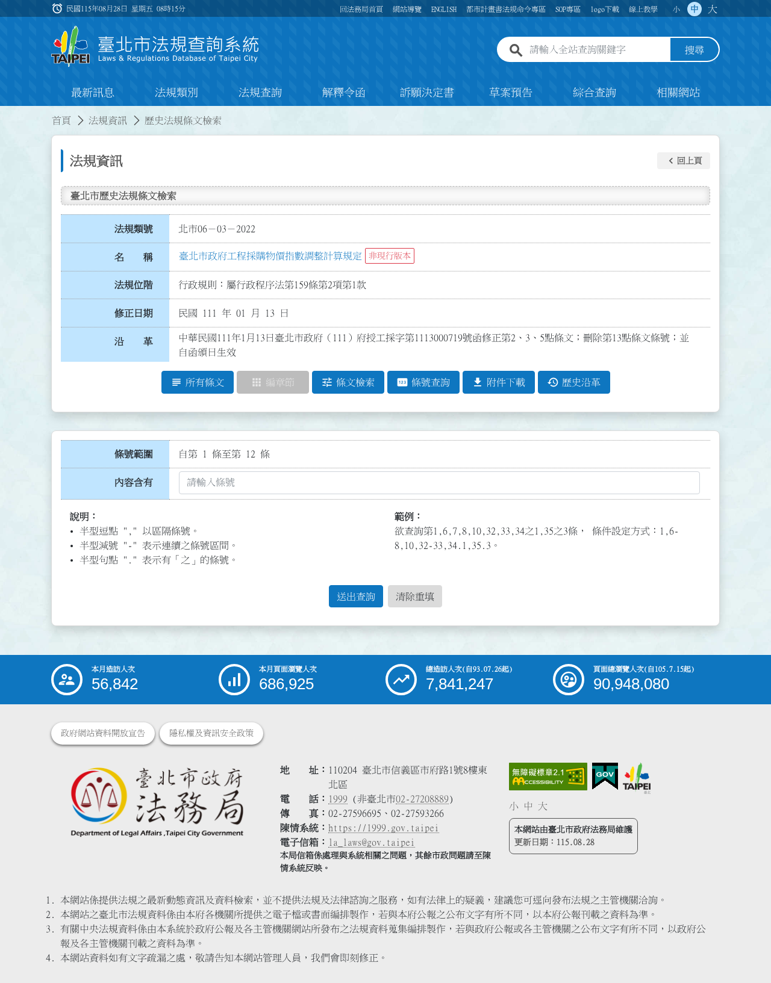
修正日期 (133, 313)
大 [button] (712, 9)
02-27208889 (422, 799)
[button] (683, 160)
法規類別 (176, 92)
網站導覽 (407, 9)
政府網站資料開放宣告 (103, 733)
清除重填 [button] (415, 596)
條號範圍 (133, 454)
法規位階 (133, 285)
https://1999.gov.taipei (383, 828)
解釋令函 (344, 92)
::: (7, 113)
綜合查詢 (594, 92)
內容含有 (133, 482)
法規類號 (133, 229)
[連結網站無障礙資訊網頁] (548, 776)
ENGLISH (444, 9)
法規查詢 (260, 92)
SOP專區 (568, 9)
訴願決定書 (427, 92)
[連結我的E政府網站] (605, 776)
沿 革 (133, 341)
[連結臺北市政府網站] (637, 778)
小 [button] (676, 9)
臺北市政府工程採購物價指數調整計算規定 (270, 256)
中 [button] (694, 9)
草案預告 (510, 92)
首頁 (61, 120)
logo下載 (604, 9)
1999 (338, 799)
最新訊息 (92, 92)
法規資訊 (108, 120)
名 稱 (133, 257)
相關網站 (678, 92)
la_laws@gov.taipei (371, 842)
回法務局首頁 (361, 9)
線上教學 (643, 9)
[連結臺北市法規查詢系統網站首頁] (155, 46)
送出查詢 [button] (356, 596)
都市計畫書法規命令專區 (506, 9)
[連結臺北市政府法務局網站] (156, 801)
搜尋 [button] (694, 50)
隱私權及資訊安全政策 (211, 733)
